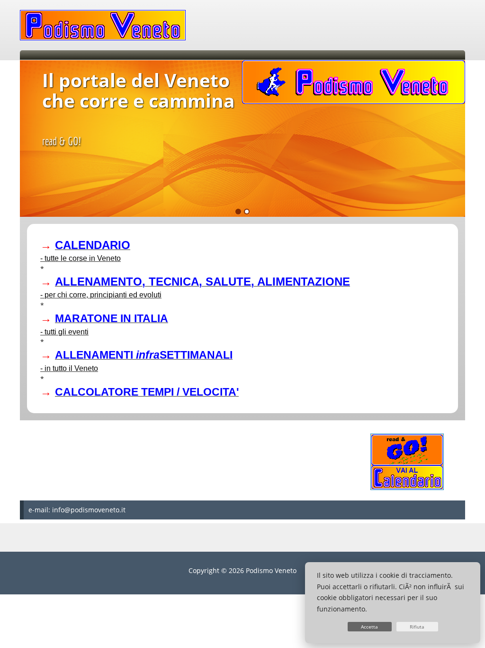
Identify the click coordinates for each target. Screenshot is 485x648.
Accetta (369, 626)
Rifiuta (417, 626)
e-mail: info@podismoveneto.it (77, 509)
